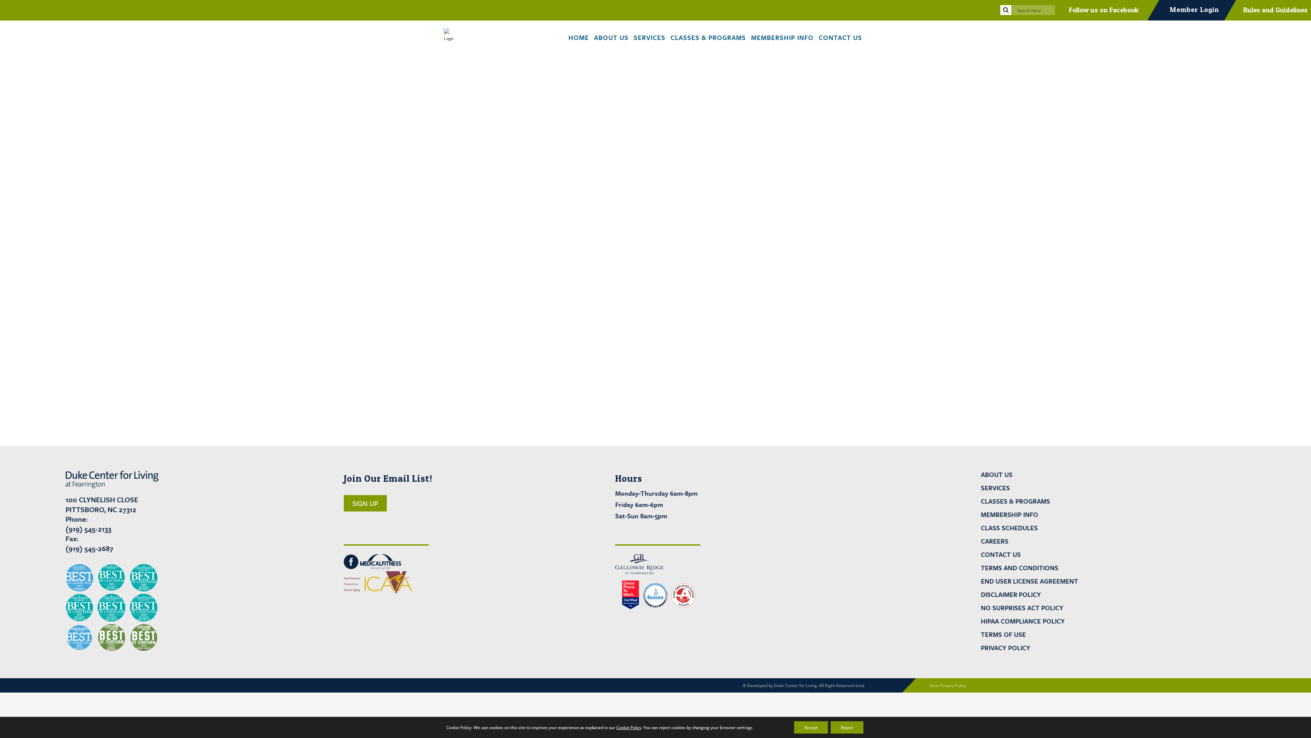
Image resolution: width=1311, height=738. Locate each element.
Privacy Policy (1005, 648)
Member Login (1194, 9)
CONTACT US (1001, 554)
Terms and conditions (1019, 568)
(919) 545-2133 (88, 529)
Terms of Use (1003, 634)
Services (995, 488)
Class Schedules (1009, 528)
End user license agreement (1029, 581)
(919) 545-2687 (89, 548)
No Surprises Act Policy (1022, 608)
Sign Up (365, 503)
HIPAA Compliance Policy (1023, 621)
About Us (997, 474)
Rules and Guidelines (1275, 10)
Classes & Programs (1015, 501)
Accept (811, 727)
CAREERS (995, 541)
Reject (847, 727)
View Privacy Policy (948, 685)
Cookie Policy (628, 727)
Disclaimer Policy (1011, 594)
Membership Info (1009, 514)
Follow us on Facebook (1104, 10)
